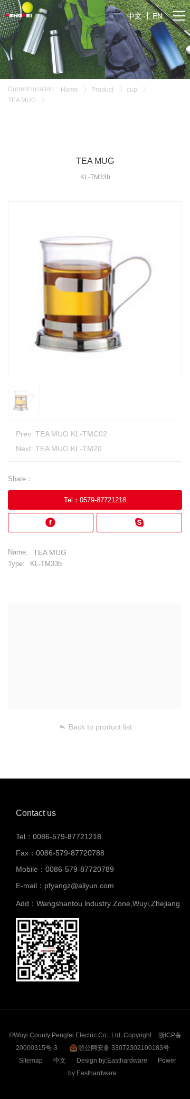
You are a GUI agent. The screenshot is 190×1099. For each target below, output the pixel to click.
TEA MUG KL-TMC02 (71, 434)
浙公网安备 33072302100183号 (123, 1048)
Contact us (36, 813)
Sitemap (31, 1060)
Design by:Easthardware (112, 1060)
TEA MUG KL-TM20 (68, 448)
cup (132, 89)
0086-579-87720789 (79, 869)
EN (158, 16)
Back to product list (100, 727)
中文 (59, 1060)
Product (102, 89)
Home (69, 89)
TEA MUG (22, 100)
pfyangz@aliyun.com (79, 885)
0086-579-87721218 (67, 836)
